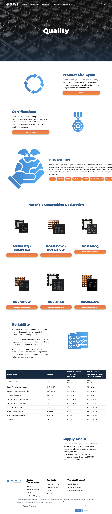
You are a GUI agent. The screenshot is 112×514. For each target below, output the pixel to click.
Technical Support (73, 484)
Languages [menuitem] (66, 4)
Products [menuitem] (24, 4)
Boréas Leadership (32, 489)
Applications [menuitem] (34, 4)
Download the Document (22, 255)
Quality (49, 490)
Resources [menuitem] (46, 4)
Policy (81, 93)
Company (29, 486)
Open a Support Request (75, 490)
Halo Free (76, 179)
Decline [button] (86, 510)
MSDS (86, 179)
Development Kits (53, 487)
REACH (60, 179)
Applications (51, 494)
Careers (29, 493)
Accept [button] (78, 510)
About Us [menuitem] (56, 4)
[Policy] (34, 84)
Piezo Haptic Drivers (53, 484)
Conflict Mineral (97, 179)
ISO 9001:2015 (31, 132)
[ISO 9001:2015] (78, 122)
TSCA (68, 179)
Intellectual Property (33, 496)
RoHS (53, 179)
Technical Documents (74, 487)
